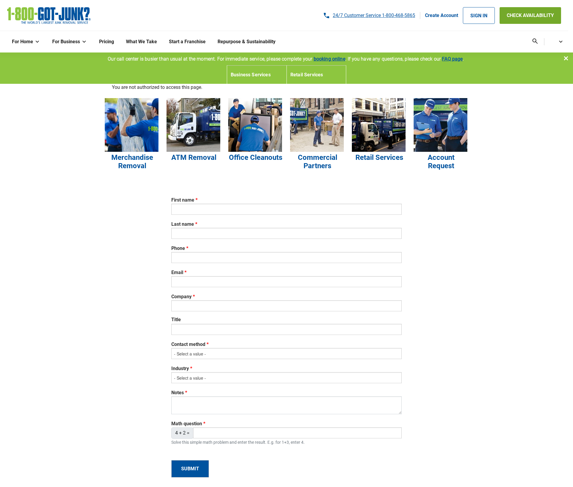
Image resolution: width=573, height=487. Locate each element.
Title (176, 319)
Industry (180, 368)
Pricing (106, 41)
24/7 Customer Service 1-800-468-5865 (374, 15)
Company (181, 296)
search (535, 41)
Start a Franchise (187, 41)
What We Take (141, 41)
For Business (66, 41)
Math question (186, 423)
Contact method (188, 344)
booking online (329, 59)
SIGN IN (478, 15)
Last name (182, 224)
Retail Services (306, 75)
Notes (177, 392)
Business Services (251, 75)
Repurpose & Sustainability (246, 41)
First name (182, 200)
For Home (22, 41)
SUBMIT (190, 468)
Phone (178, 248)
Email (177, 272)
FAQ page (452, 59)
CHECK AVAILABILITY (530, 15)
